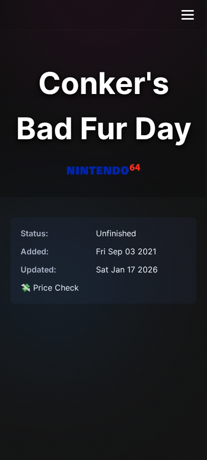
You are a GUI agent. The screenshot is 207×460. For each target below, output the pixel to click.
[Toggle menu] (187, 15)
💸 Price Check (50, 288)
